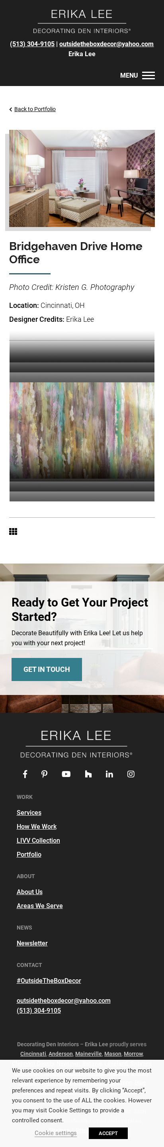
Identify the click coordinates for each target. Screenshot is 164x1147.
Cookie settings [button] (56, 1133)
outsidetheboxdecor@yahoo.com (106, 44)
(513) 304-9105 (32, 44)
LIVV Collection (38, 840)
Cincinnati (33, 1054)
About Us (30, 892)
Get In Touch (46, 669)
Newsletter (32, 943)
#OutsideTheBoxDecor (49, 981)
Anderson (61, 1054)
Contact (48, 77)
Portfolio (29, 854)
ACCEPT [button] (108, 1133)
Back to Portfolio (35, 109)
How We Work (37, 826)
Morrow (133, 1054)
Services (29, 812)
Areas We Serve (40, 906)
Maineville (88, 1054)
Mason (112, 1054)
